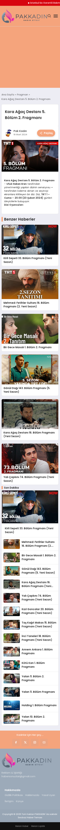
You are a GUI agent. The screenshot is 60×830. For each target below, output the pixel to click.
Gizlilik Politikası (14, 795)
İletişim (9, 801)
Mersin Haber (21, 826)
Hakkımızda (32, 795)
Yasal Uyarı (48, 795)
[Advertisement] (30, 58)
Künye (20, 801)
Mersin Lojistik (38, 826)
